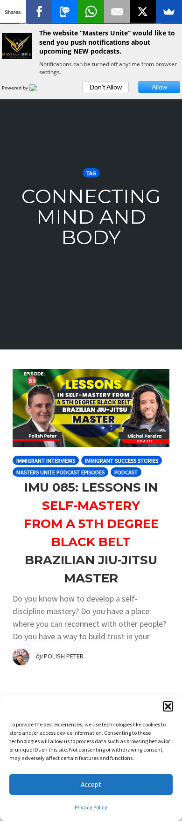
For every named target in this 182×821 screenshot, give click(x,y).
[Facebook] (39, 11)
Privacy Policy (91, 807)
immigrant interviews (45, 460)
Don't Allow (106, 87)
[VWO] (38, 87)
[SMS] (65, 11)
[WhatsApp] (91, 11)
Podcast (126, 472)
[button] (168, 706)
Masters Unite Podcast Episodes (60, 472)
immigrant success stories (121, 460)
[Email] (117, 11)
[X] (143, 11)
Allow (159, 87)
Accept (91, 784)
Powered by (15, 87)
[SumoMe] (169, 11)
